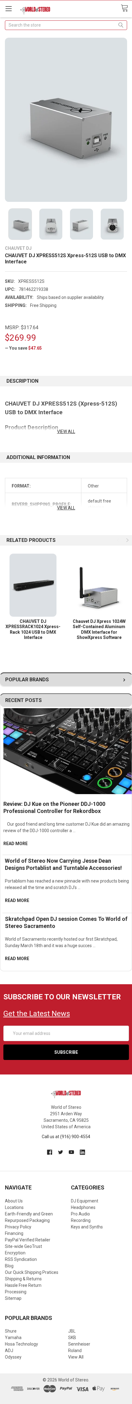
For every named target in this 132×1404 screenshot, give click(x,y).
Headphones (83, 1207)
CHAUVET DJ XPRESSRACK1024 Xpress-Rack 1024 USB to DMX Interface (33, 629)
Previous (119, 540)
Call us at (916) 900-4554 (66, 1136)
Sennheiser (79, 1344)
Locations (14, 1207)
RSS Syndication (21, 1259)
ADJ (9, 1350)
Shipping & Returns (23, 1278)
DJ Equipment (84, 1200)
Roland (75, 1350)
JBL (72, 1331)
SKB (72, 1337)
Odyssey (13, 1357)
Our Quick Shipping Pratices (31, 1272)
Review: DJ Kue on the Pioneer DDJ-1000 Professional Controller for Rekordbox (54, 807)
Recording (81, 1220)
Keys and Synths (87, 1226)
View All (75, 1357)
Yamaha (13, 1337)
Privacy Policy (18, 1226)
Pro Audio (80, 1213)
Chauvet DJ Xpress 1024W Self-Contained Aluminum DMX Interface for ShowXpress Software (99, 629)
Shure (11, 1331)
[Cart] (126, 8)
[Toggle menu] (8, 8)
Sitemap (13, 1298)
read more (15, 843)
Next (127, 540)
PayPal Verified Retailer (27, 1239)
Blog (9, 1265)
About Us (14, 1200)
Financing (14, 1233)
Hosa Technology (21, 1344)
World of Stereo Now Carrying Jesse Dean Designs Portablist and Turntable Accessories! (63, 864)
